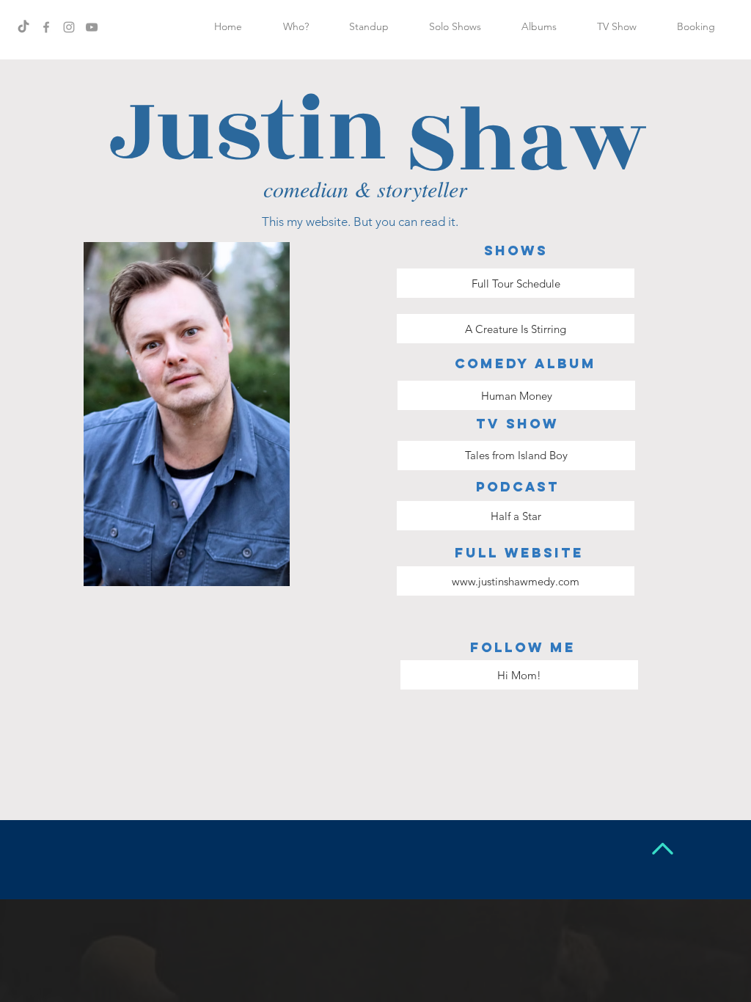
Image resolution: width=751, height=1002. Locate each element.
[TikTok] (23, 27)
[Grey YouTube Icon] (91, 27)
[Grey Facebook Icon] (46, 27)
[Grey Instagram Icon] (69, 27)
